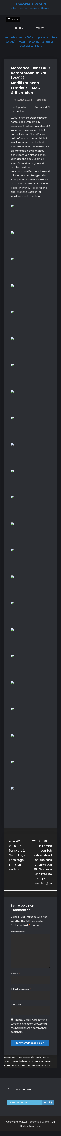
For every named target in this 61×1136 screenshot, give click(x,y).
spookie (41, 99)
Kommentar (19, 931)
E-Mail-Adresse (21, 989)
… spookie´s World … (30, 4)
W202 (40, 28)
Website (16, 1004)
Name (15, 973)
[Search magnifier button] (51, 1102)
